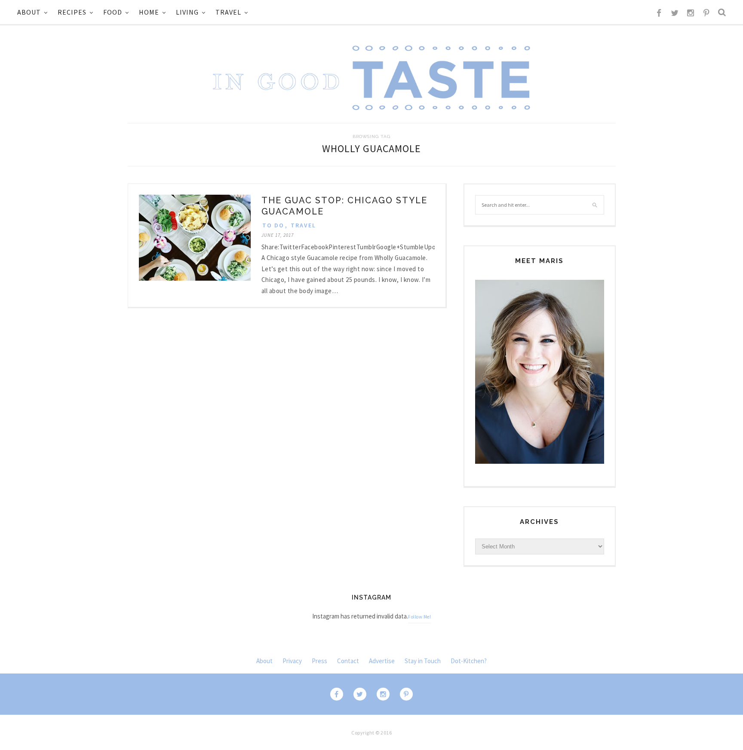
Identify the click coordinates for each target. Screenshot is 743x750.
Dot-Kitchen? (469, 661)
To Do (273, 225)
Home (149, 12)
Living (187, 12)
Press (319, 661)
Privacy (292, 661)
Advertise (382, 661)
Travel (228, 12)
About (29, 12)
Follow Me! (419, 617)
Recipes (72, 12)
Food (112, 12)
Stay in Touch (423, 661)
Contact (348, 661)
